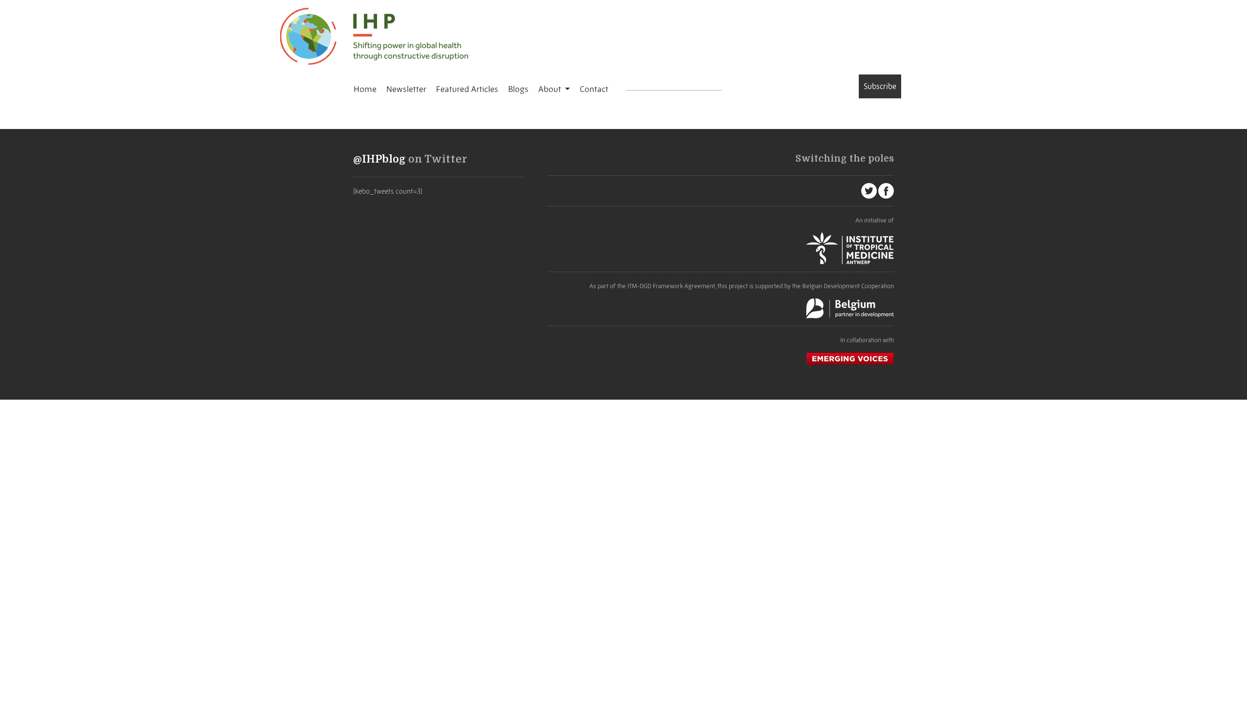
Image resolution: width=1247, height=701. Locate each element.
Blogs (518, 89)
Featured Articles (467, 89)
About (550, 89)
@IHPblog (379, 159)
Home (365, 89)
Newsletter (406, 89)
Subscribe (880, 86)
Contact (594, 89)
